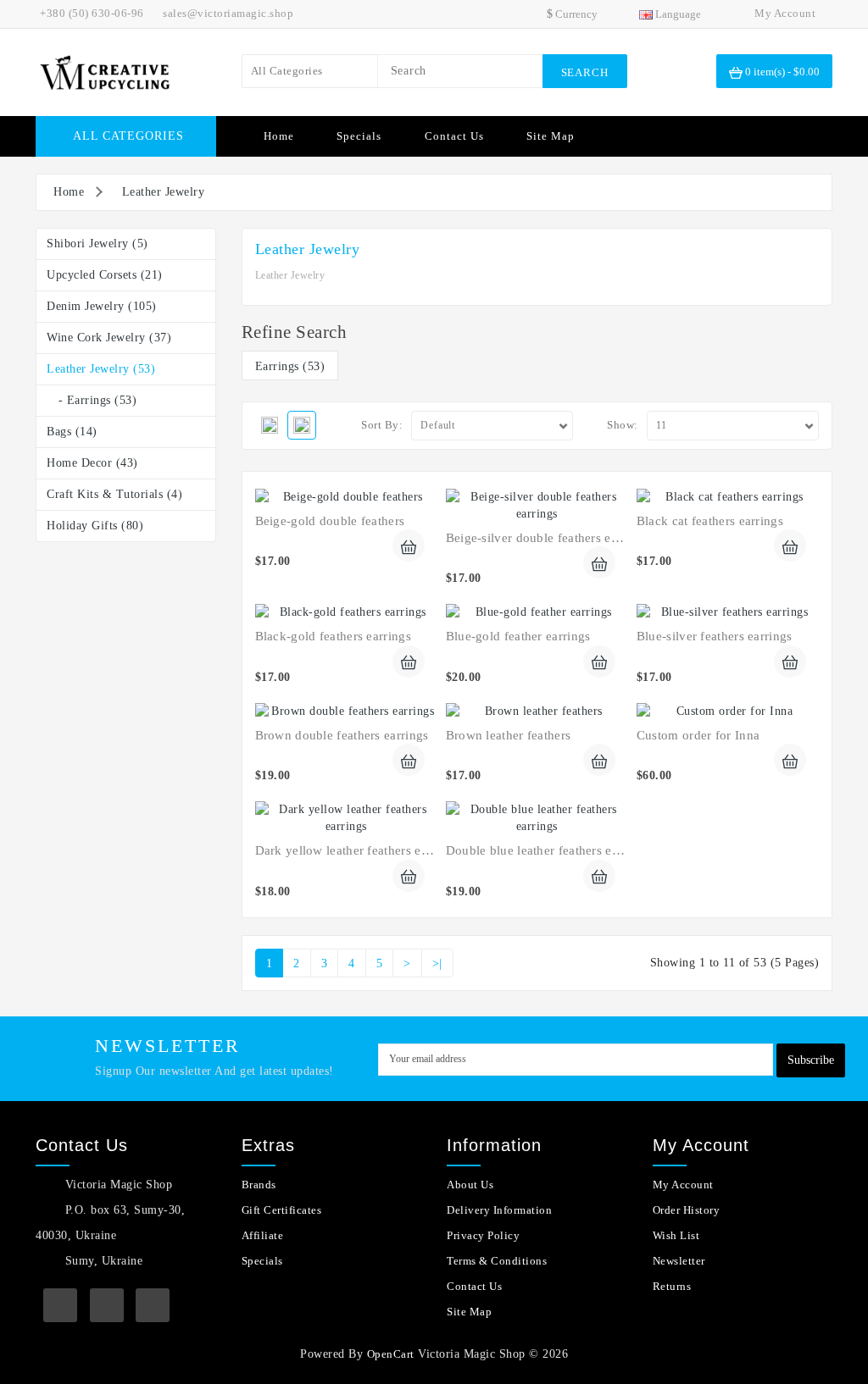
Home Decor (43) (92, 463)
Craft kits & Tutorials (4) (114, 494)
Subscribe (810, 1060)
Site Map (550, 136)
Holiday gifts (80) (95, 525)
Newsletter (679, 1260)
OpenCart (391, 1354)
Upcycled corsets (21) (105, 274)
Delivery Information (499, 1210)
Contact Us (454, 136)
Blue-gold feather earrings (518, 636)
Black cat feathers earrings (710, 521)
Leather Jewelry (163, 191)
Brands (259, 1184)
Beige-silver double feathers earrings (547, 538)
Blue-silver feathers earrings (715, 636)
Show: (622, 424)
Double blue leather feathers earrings (548, 850)
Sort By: (382, 424)
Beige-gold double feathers (330, 521)
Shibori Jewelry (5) (97, 243)
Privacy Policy (483, 1235)
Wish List (676, 1235)
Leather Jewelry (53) (101, 369)
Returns (672, 1286)
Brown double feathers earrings (342, 735)
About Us (470, 1184)
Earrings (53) (290, 366)
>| (437, 963)
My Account (683, 1184)
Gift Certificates (282, 1210)
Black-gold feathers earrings (333, 636)
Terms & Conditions (497, 1260)
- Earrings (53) (91, 400)
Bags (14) (72, 431)
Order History (687, 1210)
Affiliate (263, 1235)
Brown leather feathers (508, 735)
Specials (359, 136)
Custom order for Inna (698, 735)
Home (279, 136)
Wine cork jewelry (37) (109, 337)
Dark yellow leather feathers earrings (357, 850)
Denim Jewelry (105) (102, 306)
